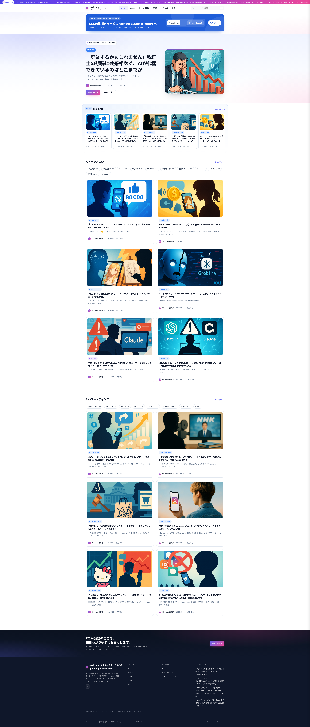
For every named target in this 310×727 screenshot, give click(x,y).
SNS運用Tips (94, 406)
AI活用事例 (108, 169)
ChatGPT (152, 169)
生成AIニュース (185, 169)
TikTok (125, 406)
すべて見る (218, 162)
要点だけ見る (109, 92)
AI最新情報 (93, 169)
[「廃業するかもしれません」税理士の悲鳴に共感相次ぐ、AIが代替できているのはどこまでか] (194, 71)
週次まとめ (92, 174)
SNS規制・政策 (169, 406)
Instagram (152, 406)
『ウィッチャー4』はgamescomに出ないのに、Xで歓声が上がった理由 (173, 2)
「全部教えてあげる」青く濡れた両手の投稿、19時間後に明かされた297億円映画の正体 (110, 2)
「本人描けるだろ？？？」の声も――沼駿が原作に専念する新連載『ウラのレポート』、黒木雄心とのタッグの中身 (209, 692)
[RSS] (88, 686)
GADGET (156, 8)
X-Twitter (111, 406)
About (132, 8)
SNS (173, 8)
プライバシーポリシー (170, 677)
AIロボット (214, 169)
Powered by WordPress (215, 722)
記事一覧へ (216, 643)
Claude (123, 169)
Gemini (201, 169)
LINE (197, 406)
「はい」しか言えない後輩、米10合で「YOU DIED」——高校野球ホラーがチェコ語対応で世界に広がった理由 (243, 2)
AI (139, 8)
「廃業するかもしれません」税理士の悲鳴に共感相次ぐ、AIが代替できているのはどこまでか (121, 63)
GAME (165, 8)
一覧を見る (219, 109)
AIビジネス (137, 169)
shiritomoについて (169, 673)
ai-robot (105, 174)
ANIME (146, 8)
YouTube (138, 406)
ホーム (123, 8)
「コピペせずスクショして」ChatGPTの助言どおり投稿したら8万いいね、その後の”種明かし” (209, 681)
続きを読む (92, 92)
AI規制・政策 (168, 169)
